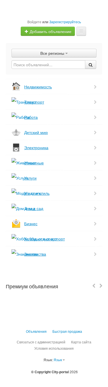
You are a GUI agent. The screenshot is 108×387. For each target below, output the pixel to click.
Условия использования (54, 348)
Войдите (34, 21)
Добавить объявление (50, 31)
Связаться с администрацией (41, 341)
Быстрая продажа (67, 331)
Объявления (36, 331)
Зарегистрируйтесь (65, 21)
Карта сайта (81, 341)
